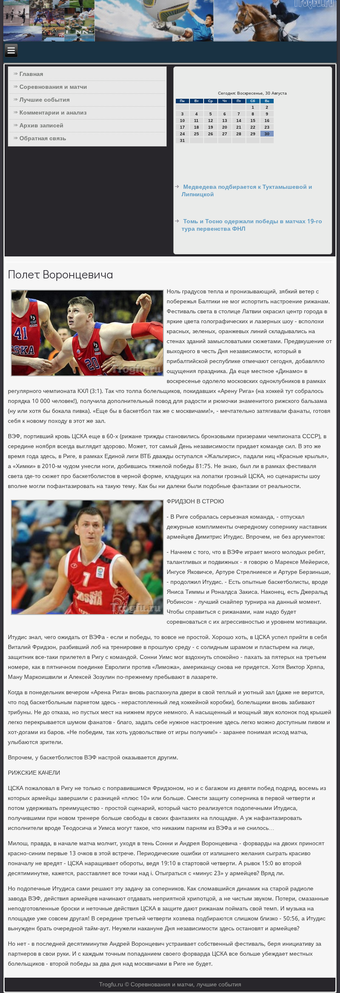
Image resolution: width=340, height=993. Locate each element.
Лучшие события (44, 100)
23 (267, 127)
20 (224, 127)
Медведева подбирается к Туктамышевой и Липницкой (247, 191)
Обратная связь (42, 139)
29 (252, 134)
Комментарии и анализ (53, 113)
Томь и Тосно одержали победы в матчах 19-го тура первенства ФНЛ (252, 225)
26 (210, 134)
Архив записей (41, 126)
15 (252, 120)
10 (182, 120)
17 (182, 127)
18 (196, 127)
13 (224, 120)
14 (238, 120)
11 (196, 120)
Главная (31, 74)
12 (210, 120)
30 (267, 134)
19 (210, 127)
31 (182, 140)
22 (252, 127)
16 (267, 120)
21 (238, 127)
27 (224, 134)
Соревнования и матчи (53, 87)
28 (238, 134)
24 (182, 134)
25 (196, 134)
